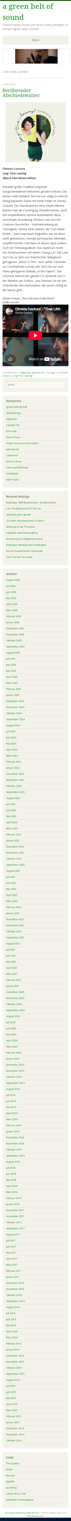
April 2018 (12, 1186)
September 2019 (15, 1083)
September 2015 (15, 1374)
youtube (14, 302)
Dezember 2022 (15, 846)
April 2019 (12, 1113)
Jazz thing (11, 1487)
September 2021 (15, 937)
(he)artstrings (13, 413)
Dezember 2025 (15, 628)
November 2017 (15, 1216)
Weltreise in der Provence (20, 526)
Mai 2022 (11, 889)
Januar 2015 (12, 1422)
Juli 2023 (10, 804)
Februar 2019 (13, 1125)
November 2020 (15, 998)
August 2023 (13, 798)
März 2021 (12, 974)
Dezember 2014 (15, 1428)
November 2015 (15, 1361)
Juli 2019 (10, 1095)
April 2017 (12, 1258)
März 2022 (12, 901)
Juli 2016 (10, 1313)
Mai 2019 (11, 1107)
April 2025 (12, 677)
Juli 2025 (10, 658)
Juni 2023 (11, 810)
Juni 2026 (11, 592)
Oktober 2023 (14, 786)
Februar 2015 (13, 1416)
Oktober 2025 (14, 640)
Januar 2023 (12, 840)
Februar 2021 (13, 980)
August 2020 (13, 1016)
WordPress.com (35, 1516)
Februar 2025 (13, 689)
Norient (10, 1475)
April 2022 (12, 895)
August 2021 (13, 943)
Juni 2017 (11, 1246)
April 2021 (12, 967)
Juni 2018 (11, 1174)
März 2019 (12, 1119)
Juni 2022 (11, 883)
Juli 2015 (10, 1386)
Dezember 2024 (15, 701)
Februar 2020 (13, 1052)
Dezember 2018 (15, 1137)
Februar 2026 (13, 616)
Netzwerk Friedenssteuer (20, 1499)
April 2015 (12, 1404)
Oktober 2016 (14, 1295)
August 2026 (13, 580)
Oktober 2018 (14, 1149)
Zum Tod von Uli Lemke (19, 557)
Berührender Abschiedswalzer (21, 93)
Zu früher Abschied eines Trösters (25, 520)
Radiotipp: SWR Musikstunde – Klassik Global (31, 502)
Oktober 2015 (14, 1367)
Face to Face (13, 437)
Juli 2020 (10, 1022)
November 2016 (15, 1289)
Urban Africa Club (16, 1493)
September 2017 (15, 1228)
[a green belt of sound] (36, 63)
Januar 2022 (12, 913)
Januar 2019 (12, 1131)
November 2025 (15, 634)
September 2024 (15, 719)
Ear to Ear (11, 431)
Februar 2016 (13, 1343)
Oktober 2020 (14, 1004)
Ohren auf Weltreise (17, 467)
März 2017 (12, 1264)
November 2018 (15, 1143)
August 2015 (13, 1380)
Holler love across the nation (22, 443)
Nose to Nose (13, 461)
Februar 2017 (13, 1271)
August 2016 (13, 1307)
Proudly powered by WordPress (22, 1512)
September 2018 (15, 1155)
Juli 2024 (10, 731)
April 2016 (12, 1331)
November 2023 (15, 780)
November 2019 (15, 1071)
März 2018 (12, 1192)
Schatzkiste (12, 473)
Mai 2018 (11, 1180)
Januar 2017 (12, 1277)
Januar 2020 (12, 1058)
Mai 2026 (11, 598)
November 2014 (15, 1434)
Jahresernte (38, 372)
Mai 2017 (11, 1252)
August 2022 (13, 871)
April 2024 (12, 749)
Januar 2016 (12, 1349)
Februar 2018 (13, 1198)
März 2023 (12, 828)
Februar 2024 (13, 761)
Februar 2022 (13, 907)
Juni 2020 (11, 1028)
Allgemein (25, 372)
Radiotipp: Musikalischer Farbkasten (26, 545)
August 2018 (13, 1161)
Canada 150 (13, 425)
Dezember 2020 (15, 992)
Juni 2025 (11, 664)
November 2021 (15, 925)
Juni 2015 (11, 1392)
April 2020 (12, 1040)
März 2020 (12, 1046)
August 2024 (13, 725)
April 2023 (12, 822)
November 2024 (15, 707)
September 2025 (15, 646)
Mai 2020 (11, 1034)
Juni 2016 (11, 1319)
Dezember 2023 (15, 774)
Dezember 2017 (15, 1210)
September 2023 (15, 792)
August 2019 (13, 1089)
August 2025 (13, 652)
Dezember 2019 (15, 1064)
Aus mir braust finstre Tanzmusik (24, 551)
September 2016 (15, 1301)
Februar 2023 (13, 834)
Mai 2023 (11, 816)
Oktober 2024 (14, 713)
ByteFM (10, 1481)
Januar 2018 (12, 1204)
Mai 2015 (11, 1398)
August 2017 (13, 1234)
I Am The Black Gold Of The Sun (23, 508)
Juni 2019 (11, 1101)
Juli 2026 (10, 586)
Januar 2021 (12, 986)
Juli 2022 (10, 877)
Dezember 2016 (15, 1283)
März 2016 (12, 1337)
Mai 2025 (11, 671)
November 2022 (15, 852)
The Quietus (13, 1463)
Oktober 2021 (14, 931)
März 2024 (12, 755)
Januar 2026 (12, 622)
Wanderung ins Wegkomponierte (24, 539)
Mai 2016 (11, 1325)
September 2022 (15, 864)
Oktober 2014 (14, 1440)
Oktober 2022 (14, 858)
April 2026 (12, 604)
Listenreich (12, 455)
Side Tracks (12, 479)
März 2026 (12, 610)
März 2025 (12, 683)
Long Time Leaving (22, 375)
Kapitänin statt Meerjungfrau (22, 533)
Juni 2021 (11, 955)
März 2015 (12, 1410)
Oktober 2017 (14, 1222)
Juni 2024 (11, 737)
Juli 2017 (10, 1240)
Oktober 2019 (14, 1077)
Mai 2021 (11, 961)
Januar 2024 (12, 767)
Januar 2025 (12, 695)
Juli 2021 (10, 949)
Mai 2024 (11, 743)
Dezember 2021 (15, 919)
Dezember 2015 (15, 1355)
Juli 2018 (10, 1167)
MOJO (9, 1469)
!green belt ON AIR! (16, 407)
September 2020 (15, 1010)
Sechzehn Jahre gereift (18, 514)
